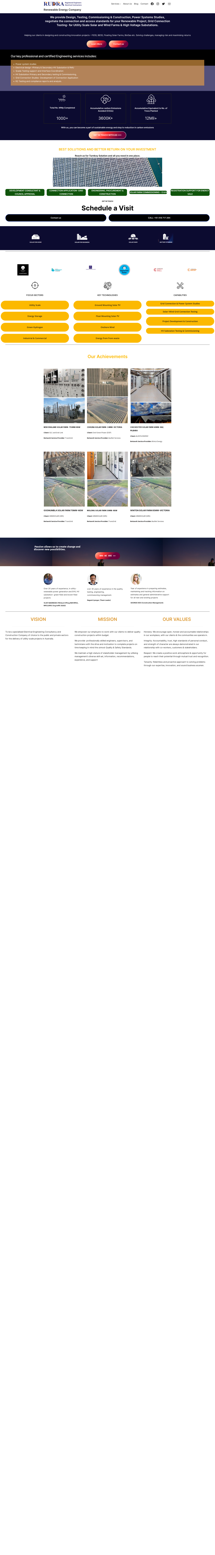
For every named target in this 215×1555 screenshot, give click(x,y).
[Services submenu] (120, 3)
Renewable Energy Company (62, 9)
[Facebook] (152, 4)
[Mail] (169, 4)
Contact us (118, 44)
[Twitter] (163, 4)
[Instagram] (157, 4)
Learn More (96, 44)
